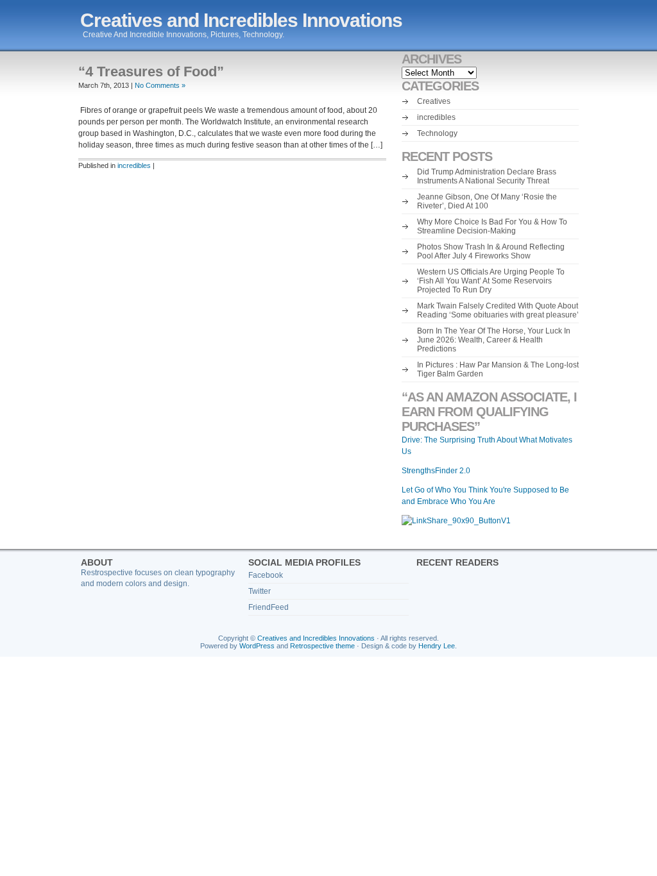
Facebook (265, 575)
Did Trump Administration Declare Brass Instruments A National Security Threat (486, 176)
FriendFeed (268, 607)
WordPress (257, 646)
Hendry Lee (436, 646)
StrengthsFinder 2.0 (436, 470)
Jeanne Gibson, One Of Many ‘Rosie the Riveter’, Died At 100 (487, 201)
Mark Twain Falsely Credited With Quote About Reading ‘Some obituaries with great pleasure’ (498, 310)
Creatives (433, 101)
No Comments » (160, 85)
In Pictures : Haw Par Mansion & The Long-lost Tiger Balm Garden (498, 369)
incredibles (134, 165)
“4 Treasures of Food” (151, 71)
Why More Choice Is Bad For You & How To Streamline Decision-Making (492, 226)
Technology (437, 133)
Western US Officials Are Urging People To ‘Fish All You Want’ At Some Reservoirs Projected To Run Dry (491, 280)
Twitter (259, 591)
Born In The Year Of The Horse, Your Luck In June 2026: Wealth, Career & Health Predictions (493, 339)
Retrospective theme (322, 646)
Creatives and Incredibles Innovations (241, 20)
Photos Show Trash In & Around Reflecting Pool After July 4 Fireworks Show (491, 251)
